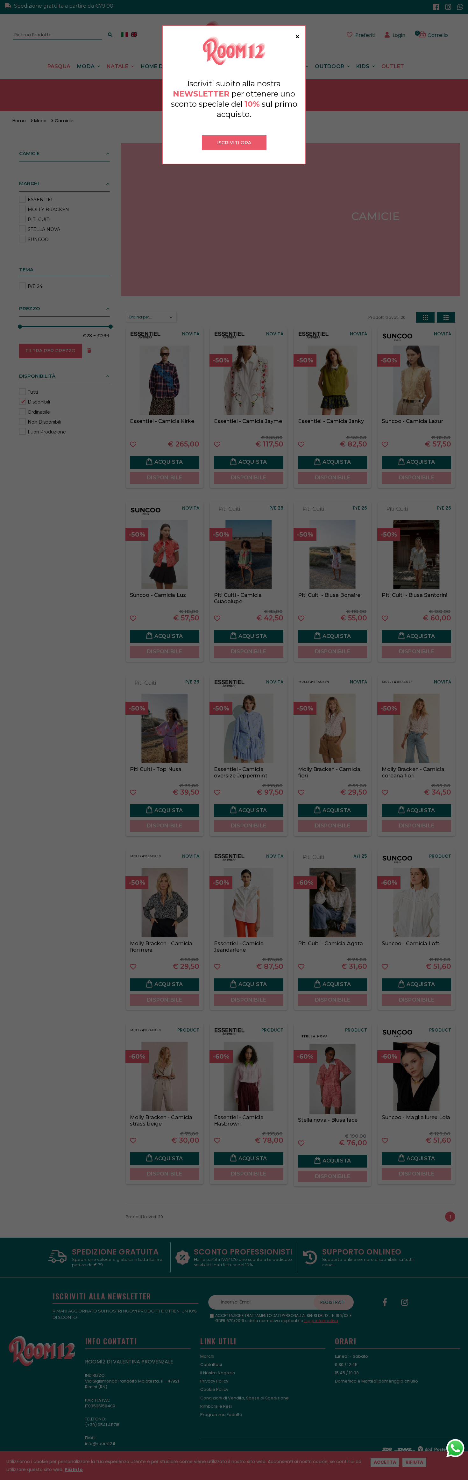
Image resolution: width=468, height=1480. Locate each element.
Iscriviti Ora (234, 143)
